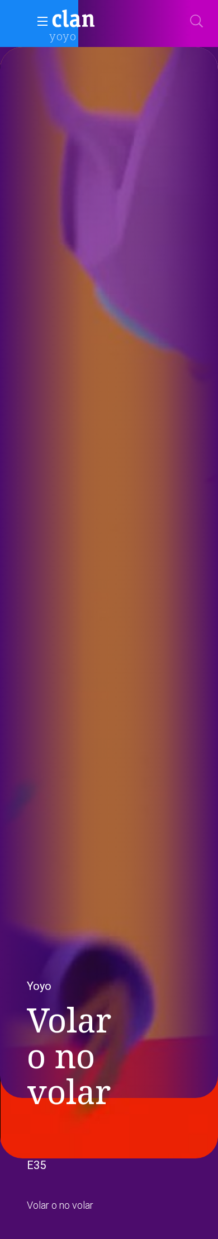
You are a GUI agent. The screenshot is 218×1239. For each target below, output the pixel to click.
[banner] (100, 20)
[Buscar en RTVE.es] (196, 21)
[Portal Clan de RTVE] (73, 20)
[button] (39, 21)
